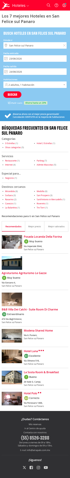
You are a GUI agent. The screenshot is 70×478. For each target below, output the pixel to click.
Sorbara (9, 195)
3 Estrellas (10, 143)
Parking (40, 160)
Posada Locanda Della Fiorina (43, 236)
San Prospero (43, 195)
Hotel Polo (30, 393)
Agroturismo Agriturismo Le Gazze (24, 273)
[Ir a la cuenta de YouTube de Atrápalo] (46, 467)
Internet (9, 164)
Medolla (40, 191)
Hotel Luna (31, 351)
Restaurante (11, 160)
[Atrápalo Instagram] (39, 467)
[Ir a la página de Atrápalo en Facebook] (31, 467)
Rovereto (41, 203)
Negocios (9, 178)
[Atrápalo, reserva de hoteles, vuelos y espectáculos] (6, 5)
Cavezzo (9, 203)
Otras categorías (13, 147)
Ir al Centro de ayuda (35, 428)
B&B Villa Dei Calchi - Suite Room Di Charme (30, 309)
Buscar (12, 94)
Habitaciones (10, 79)
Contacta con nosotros (35, 432)
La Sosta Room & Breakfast (41, 372)
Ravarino (9, 199)
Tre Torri (41, 207)
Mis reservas (35, 424)
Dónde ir (8, 40)
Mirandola (10, 191)
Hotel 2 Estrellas (44, 143)
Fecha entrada (11, 53)
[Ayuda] (56, 5)
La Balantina (11, 207)
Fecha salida (9, 66)
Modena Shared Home (38, 330)
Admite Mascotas (45, 164)
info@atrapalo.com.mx (38, 450)
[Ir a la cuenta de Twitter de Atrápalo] (24, 467)
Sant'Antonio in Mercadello (50, 199)
